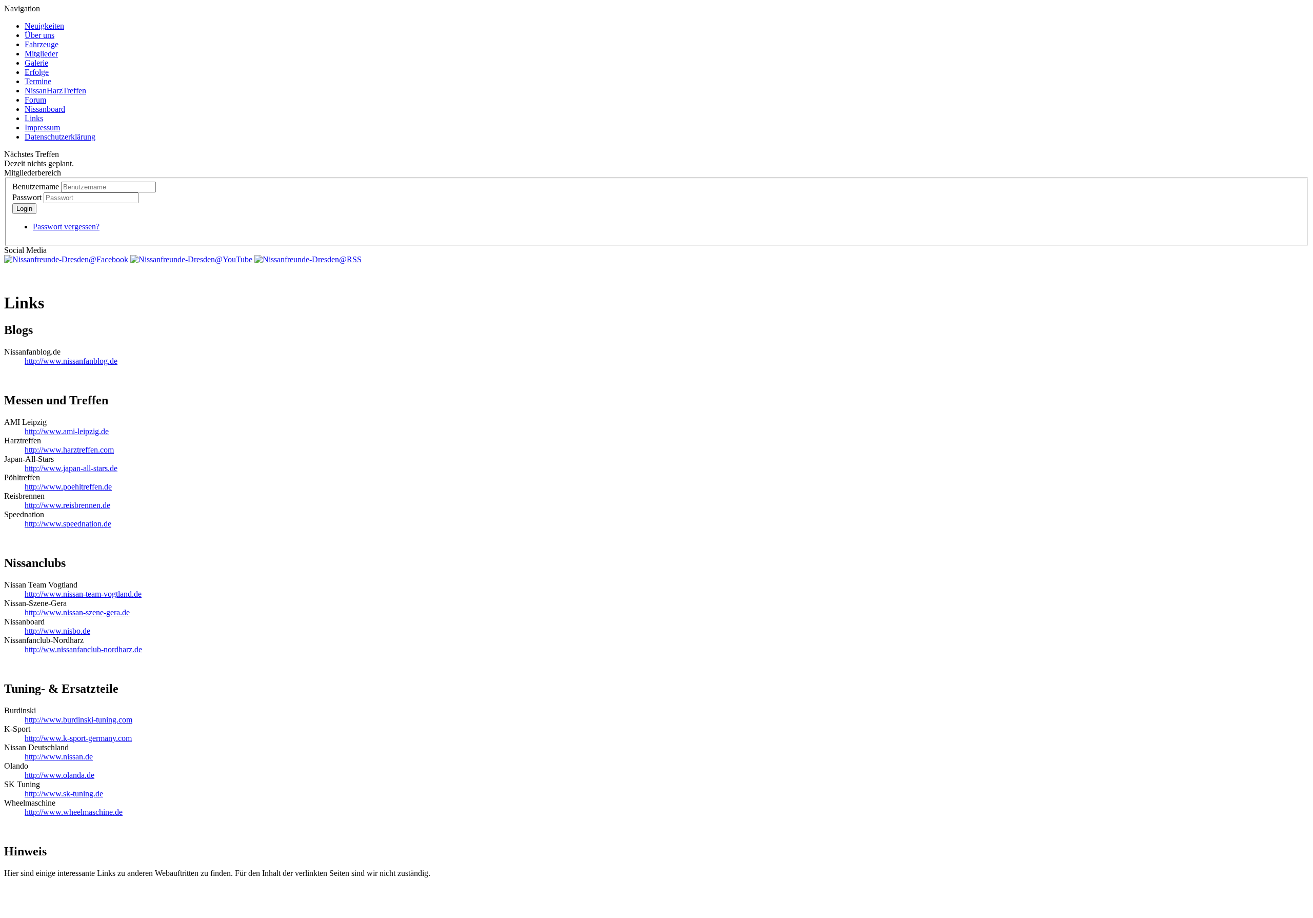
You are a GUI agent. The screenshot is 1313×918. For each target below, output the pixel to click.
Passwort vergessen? (66, 226)
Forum (35, 99)
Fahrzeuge (41, 44)
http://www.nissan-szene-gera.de (77, 612)
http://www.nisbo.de (57, 631)
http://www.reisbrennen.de (67, 505)
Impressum (42, 127)
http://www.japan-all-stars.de (71, 468)
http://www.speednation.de (68, 523)
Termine (38, 81)
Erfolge (37, 72)
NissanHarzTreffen (55, 90)
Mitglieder (41, 53)
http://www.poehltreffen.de (68, 486)
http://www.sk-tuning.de (64, 793)
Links (34, 118)
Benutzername (35, 186)
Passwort (27, 197)
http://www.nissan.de (59, 756)
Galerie (36, 62)
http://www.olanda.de (59, 775)
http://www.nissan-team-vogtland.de (83, 594)
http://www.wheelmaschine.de (74, 812)
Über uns (39, 35)
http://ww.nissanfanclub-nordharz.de (83, 649)
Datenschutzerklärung (60, 136)
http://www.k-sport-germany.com (78, 738)
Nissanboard (45, 109)
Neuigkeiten (44, 26)
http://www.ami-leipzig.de (67, 431)
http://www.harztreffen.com (69, 449)
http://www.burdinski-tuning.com (78, 719)
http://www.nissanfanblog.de (71, 361)
